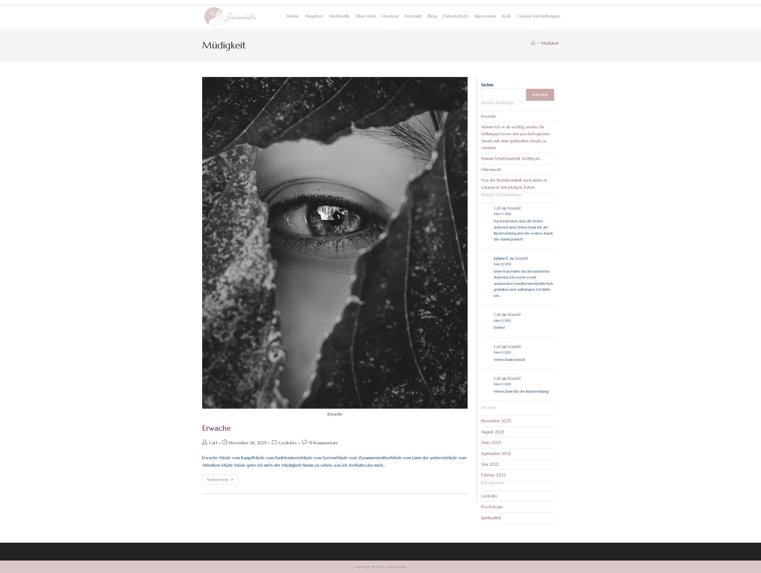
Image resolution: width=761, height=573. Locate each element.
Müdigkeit (550, 43)
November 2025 (496, 421)
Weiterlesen (222, 480)
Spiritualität (491, 517)
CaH (213, 443)
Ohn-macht (491, 169)
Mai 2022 (490, 464)
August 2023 (492, 432)
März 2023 (491, 442)
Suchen (487, 84)
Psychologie (492, 506)
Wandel (514, 208)
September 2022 (496, 453)
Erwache (216, 428)
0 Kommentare (323, 443)
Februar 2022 (493, 475)
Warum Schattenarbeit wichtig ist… (511, 158)
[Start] (533, 43)
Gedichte (288, 443)
